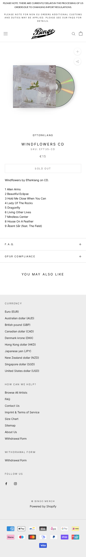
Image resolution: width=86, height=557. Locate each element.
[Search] (73, 33)
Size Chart (11, 418)
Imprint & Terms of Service (22, 412)
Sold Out (43, 168)
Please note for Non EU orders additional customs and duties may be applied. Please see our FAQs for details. (43, 17)
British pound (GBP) (17, 324)
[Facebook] (6, 483)
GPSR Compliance (20, 256)
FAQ (7, 399)
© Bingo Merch (43, 501)
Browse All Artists (16, 392)
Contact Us (12, 405)
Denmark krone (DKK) (19, 338)
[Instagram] (15, 483)
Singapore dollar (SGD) (20, 364)
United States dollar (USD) (22, 370)
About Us (11, 432)
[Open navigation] (6, 33)
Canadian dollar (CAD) (19, 331)
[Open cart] (80, 33)
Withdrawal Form (16, 438)
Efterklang (43, 135)
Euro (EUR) (12, 311)
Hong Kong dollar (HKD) (20, 344)
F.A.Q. (9, 244)
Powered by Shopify (43, 506)
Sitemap (10, 425)
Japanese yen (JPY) (18, 351)
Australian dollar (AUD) (19, 318)
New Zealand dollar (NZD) (22, 357)
